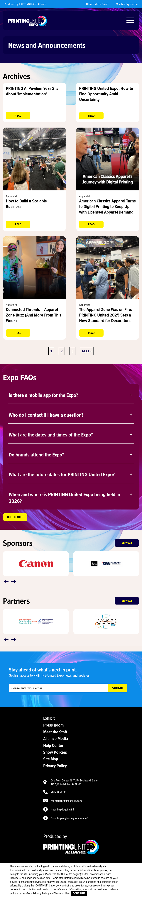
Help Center (15, 517)
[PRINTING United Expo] (27, 21)
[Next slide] (13, 581)
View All (126, 543)
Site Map (50, 759)
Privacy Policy (55, 766)
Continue (79, 893)
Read (18, 116)
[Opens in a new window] (34, 189)
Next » (87, 350)
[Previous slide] (6, 581)
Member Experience (127, 4)
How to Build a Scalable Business (26, 204)
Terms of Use (62, 893)
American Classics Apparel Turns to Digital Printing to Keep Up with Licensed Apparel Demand (107, 206)
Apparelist (11, 196)
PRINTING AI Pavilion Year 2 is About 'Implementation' (32, 91)
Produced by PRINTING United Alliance (25, 4)
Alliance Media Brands (97, 4)
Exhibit (49, 718)
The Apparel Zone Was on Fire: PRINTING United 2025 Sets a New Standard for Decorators (105, 315)
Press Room (53, 725)
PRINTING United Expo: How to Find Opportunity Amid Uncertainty (106, 94)
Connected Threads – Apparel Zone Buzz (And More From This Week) (33, 315)
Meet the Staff (55, 732)
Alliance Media (55, 738)
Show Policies (55, 752)
